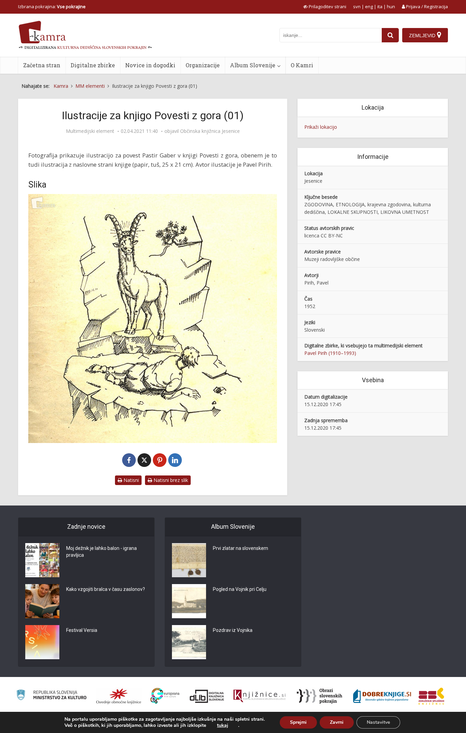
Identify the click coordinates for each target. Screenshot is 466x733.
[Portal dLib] (207, 696)
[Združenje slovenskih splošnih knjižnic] (259, 696)
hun (391, 6)
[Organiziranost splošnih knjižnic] (119, 696)
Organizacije (203, 65)
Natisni (130, 480)
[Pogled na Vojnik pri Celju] (189, 601)
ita (379, 6)
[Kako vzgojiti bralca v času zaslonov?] (42, 601)
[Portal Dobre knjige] (382, 696)
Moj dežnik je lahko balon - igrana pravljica (101, 551)
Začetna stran (41, 65)
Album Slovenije (252, 65)
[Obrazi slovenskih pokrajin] (319, 696)
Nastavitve (378, 722)
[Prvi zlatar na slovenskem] (189, 560)
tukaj (222, 725)
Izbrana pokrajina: (52, 6)
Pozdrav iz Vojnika (232, 630)
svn (357, 6)
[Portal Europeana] (165, 696)
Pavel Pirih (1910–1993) (330, 353)
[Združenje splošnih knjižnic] (431, 696)
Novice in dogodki (150, 65)
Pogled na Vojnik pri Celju (239, 589)
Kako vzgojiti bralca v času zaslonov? (105, 589)
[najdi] (390, 35)
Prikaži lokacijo (320, 127)
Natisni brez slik (170, 480)
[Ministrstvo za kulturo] (51, 696)
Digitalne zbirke (93, 65)
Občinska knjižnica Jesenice (210, 131)
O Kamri (302, 65)
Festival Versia (81, 630)
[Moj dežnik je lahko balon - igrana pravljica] (42, 560)
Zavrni (337, 722)
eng (369, 6)
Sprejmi (298, 722)
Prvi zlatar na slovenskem (240, 548)
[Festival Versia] (42, 642)
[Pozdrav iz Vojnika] (189, 642)
